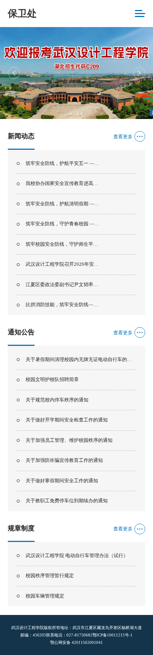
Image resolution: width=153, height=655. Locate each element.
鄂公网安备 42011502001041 (76, 642)
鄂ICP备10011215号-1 (112, 635)
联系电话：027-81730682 (69, 635)
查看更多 (123, 136)
